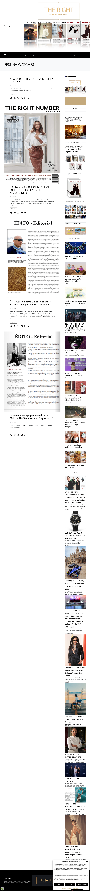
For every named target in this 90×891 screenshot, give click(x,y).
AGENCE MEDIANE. (25, 882)
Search (80, 101)
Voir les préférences (82, 884)
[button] (87, 861)
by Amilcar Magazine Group (15, 25)
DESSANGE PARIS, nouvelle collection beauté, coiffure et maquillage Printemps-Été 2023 (74, 852)
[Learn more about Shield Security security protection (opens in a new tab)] (2, 888)
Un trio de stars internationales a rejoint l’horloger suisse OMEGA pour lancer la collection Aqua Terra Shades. (75, 497)
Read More (13, 94)
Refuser (70, 884)
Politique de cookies (66, 888)
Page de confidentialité (74, 888)
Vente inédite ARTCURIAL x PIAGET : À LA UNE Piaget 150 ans (75, 806)
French (67, 76)
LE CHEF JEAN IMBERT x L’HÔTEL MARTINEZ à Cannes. (75, 719)
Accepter (59, 884)
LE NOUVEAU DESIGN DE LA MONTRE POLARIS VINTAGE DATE (75, 535)
